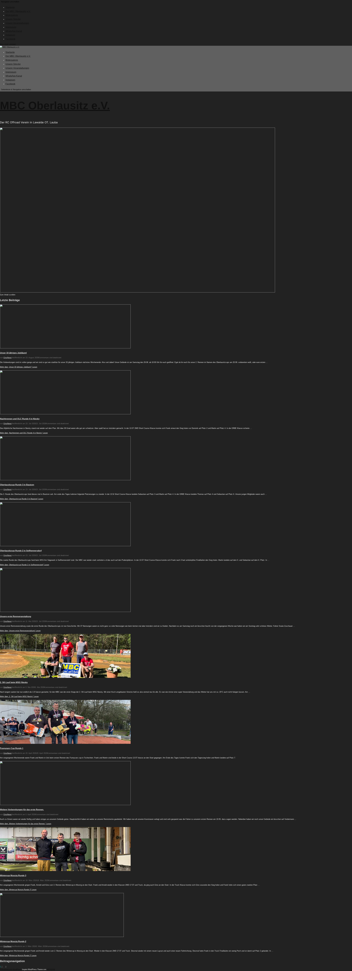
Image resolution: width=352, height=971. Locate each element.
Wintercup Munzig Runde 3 (13, 875)
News (9, 358)
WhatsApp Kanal (14, 31)
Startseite (10, 7)
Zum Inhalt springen (8, 44)
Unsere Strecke (13, 19)
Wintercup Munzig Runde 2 (13, 941)
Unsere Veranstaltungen (17, 23)
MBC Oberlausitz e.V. (55, 105)
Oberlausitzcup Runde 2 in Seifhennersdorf (21, 550)
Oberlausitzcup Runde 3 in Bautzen (17, 485)
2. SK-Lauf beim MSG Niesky (14, 682)
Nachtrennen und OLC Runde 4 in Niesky (19, 419)
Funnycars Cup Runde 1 (11, 748)
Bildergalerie (12, 15)
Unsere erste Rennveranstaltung (15, 616)
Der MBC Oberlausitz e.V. (18, 11)
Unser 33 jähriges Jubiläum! (13, 353)
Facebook (10, 39)
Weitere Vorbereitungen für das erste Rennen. (22, 809)
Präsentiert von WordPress (11, 969)
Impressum (11, 27)
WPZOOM (51, 969)
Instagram (10, 35)
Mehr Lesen (18, 367)
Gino (5, 358)
